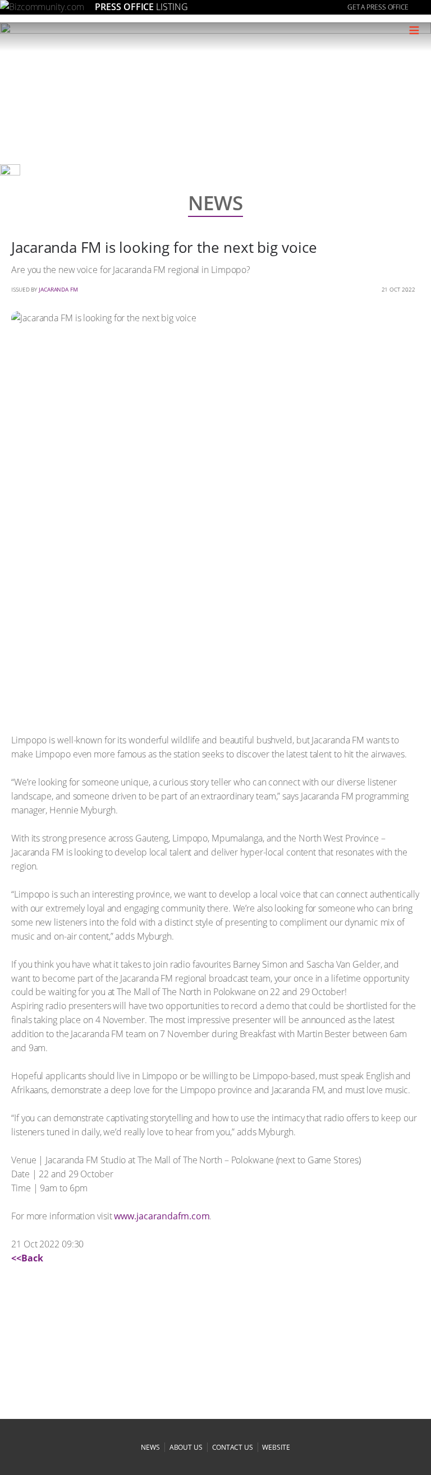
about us (186, 1447)
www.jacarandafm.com (161, 1216)
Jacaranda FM (58, 289)
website (276, 1447)
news (150, 1447)
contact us (232, 1447)
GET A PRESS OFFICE (378, 7)
